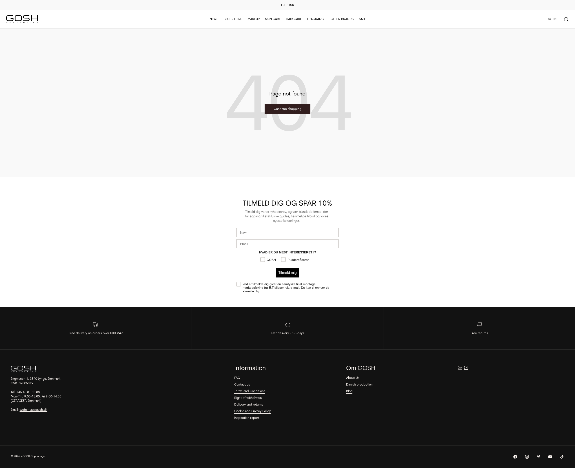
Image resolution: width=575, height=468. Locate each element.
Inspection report (246, 418)
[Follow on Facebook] (515, 457)
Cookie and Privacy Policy (252, 411)
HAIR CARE (294, 19)
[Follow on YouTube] (550, 457)
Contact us (242, 384)
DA (549, 19)
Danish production (359, 384)
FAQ (237, 378)
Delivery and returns (248, 404)
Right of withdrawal (248, 398)
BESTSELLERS (233, 19)
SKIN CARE (273, 19)
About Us (352, 378)
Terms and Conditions (249, 391)
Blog (349, 391)
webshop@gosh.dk (33, 410)
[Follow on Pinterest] (538, 457)
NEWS (214, 19)
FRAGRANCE (316, 19)
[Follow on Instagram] (527, 457)
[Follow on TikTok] (562, 457)
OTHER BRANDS (342, 19)
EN (555, 19)
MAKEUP (254, 19)
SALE (362, 19)
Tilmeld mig (287, 273)
